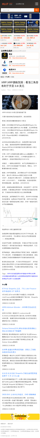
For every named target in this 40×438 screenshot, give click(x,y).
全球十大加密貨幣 (14, 279)
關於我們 (10, 423)
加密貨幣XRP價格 (20, 273)
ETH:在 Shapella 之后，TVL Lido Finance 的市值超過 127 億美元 (19, 290)
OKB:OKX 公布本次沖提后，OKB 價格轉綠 (19, 394)
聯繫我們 (3, 423)
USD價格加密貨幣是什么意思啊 (13, 276)
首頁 (2, 77)
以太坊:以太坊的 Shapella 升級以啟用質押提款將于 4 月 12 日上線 (19, 374)
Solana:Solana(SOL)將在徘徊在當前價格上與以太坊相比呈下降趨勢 (19, 330)
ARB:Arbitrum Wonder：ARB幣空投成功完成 (19, 308)
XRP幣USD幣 (31, 273)
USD (12, 273)
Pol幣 (8, 77)
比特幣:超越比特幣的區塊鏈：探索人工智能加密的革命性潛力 (19, 351)
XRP (8, 273)
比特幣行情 (14, 436)
